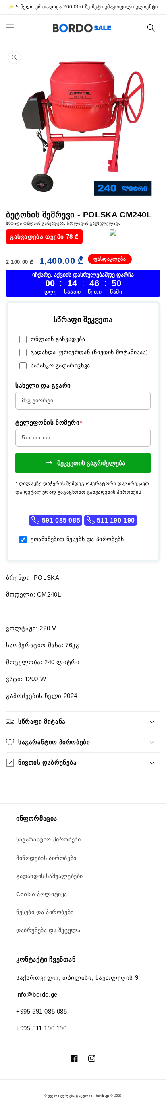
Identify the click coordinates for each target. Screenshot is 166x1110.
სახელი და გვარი (43, 385)
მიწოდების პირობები (46, 858)
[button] (10, 28)
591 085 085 (60, 520)
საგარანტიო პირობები (48, 839)
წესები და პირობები (45, 912)
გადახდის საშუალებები (49, 876)
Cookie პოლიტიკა (41, 894)
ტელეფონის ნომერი (48, 422)
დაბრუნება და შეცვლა (48, 930)
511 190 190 (115, 520)
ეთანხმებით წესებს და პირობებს (77, 539)
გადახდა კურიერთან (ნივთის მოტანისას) (89, 352)
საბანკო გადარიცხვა (60, 365)
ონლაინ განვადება (58, 339)
